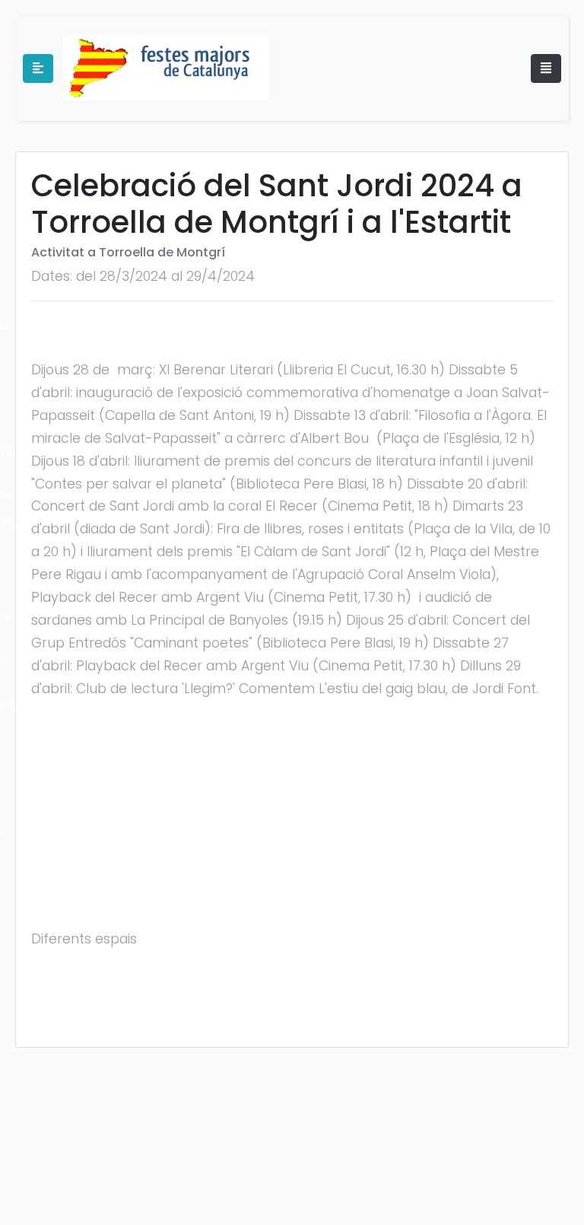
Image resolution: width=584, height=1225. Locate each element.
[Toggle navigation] (546, 68)
